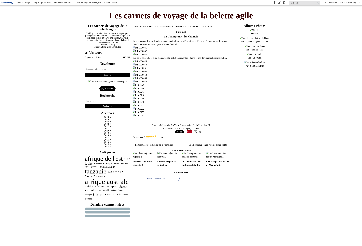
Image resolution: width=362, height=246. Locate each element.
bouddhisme (103, 186)
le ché (88, 163)
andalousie (90, 186)
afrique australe (107, 181)
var (87, 190)
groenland (95, 167)
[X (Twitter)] (279, 2)
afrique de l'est (104, 158)
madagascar (107, 166)
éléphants (113, 187)
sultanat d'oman (117, 190)
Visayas (127, 159)
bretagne (88, 195)
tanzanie (95, 171)
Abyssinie (96, 190)
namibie (106, 190)
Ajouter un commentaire (156, 178)
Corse (99, 194)
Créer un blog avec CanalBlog (107, 47)
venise (125, 195)
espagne (119, 171)
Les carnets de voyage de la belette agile (152, 26)
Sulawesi (98, 163)
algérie (87, 167)
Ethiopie (107, 163)
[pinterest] (284, 2)
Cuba (88, 176)
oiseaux (117, 164)
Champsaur (179, 26)
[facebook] (274, 2)
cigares (123, 186)
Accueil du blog (107, 44)
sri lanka (117, 194)
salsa (111, 171)
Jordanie (124, 163)
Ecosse (88, 199)
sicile (109, 195)
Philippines (99, 176)
